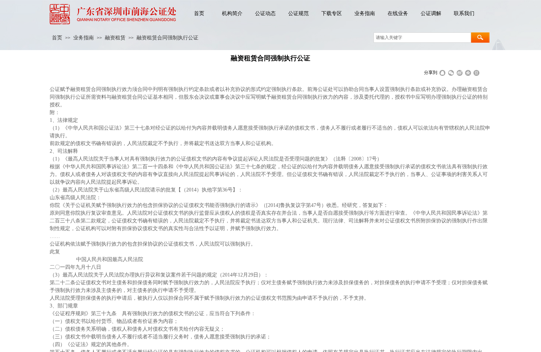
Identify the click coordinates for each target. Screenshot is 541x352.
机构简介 (232, 13)
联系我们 (464, 13)
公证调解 (431, 13)
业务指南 (364, 13)
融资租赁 (115, 38)
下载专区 (331, 13)
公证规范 (298, 13)
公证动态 (265, 13)
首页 (199, 13)
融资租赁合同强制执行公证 (167, 38)
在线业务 (398, 13)
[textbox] (422, 37)
